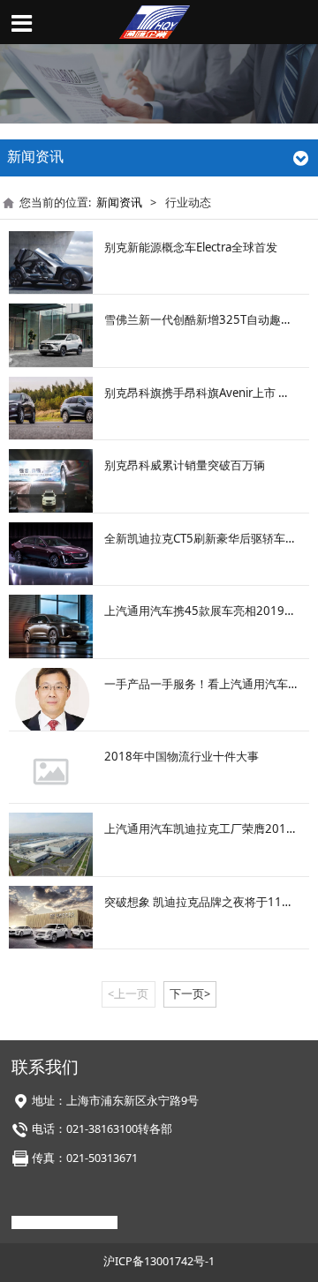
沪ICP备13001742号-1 (159, 1261)
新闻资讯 (119, 202)
